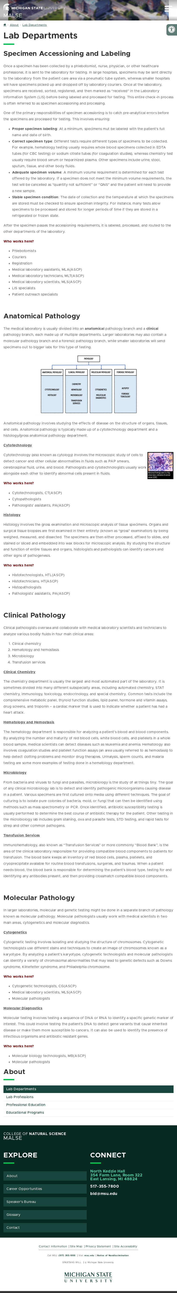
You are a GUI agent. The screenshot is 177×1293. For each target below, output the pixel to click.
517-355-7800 (104, 1186)
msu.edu (89, 1255)
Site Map (76, 1246)
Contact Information (53, 1246)
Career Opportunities (24, 1189)
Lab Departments (21, 1089)
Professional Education (26, 1105)
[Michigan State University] (88, 1279)
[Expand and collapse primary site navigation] (168, 8)
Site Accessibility (125, 1246)
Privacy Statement (98, 1246)
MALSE (12, 15)
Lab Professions (20, 1097)
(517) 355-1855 (67, 1255)
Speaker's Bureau (21, 1202)
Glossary (13, 1214)
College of (34, 1134)
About (11, 1176)
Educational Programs (25, 1112)
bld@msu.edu (103, 1194)
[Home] (4, 25)
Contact (13, 1227)
